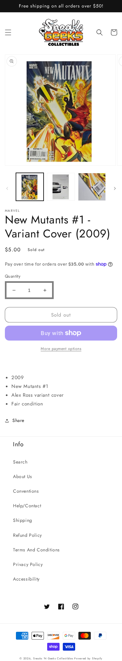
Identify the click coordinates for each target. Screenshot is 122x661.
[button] (8, 32)
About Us (22, 476)
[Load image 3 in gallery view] (92, 186)
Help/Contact (27, 505)
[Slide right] (115, 188)
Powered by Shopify (88, 658)
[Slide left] (7, 188)
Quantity (12, 276)
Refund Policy (27, 535)
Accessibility (26, 579)
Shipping (22, 520)
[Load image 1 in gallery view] (30, 186)
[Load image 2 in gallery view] (61, 186)
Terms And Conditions (36, 550)
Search (20, 462)
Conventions (26, 491)
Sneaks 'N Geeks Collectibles (53, 658)
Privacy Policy (28, 564)
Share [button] (18, 420)
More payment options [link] (61, 349)
